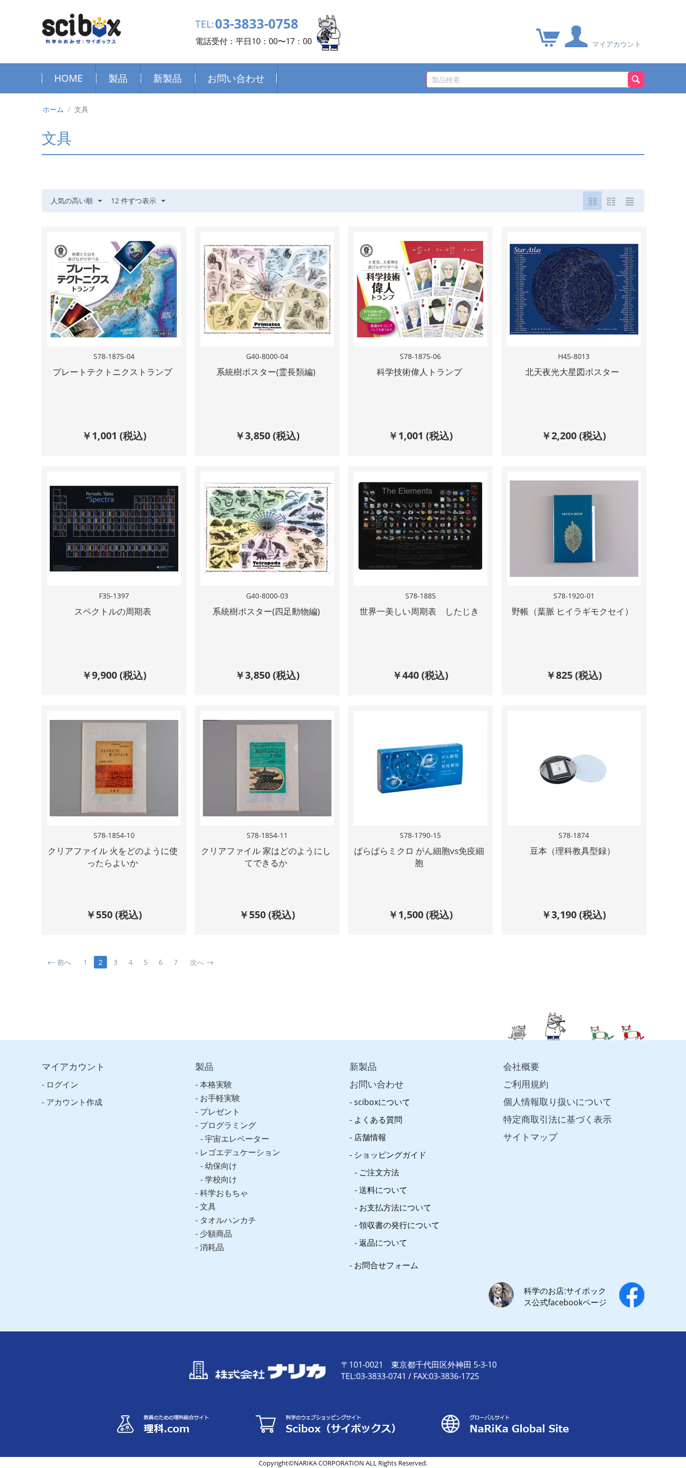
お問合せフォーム (386, 1265)
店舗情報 (370, 1137)
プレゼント (220, 1111)
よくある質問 (378, 1119)
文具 (208, 1206)
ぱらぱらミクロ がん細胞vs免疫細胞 (419, 857)
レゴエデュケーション (240, 1152)
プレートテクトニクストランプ (112, 372)
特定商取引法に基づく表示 (557, 1119)
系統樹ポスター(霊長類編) (265, 372)
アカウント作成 (74, 1102)
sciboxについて (382, 1102)
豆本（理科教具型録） (572, 851)
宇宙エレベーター (237, 1138)
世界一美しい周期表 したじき (419, 611)
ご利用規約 (525, 1084)
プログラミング (228, 1125)
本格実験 (216, 1084)
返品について (383, 1242)
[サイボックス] (81, 28)
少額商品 (216, 1233)
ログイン (62, 1084)
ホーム (53, 109)
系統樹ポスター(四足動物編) (266, 611)
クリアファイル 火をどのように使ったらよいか (113, 857)
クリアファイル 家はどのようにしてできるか (266, 857)
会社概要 (521, 1066)
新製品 (167, 78)
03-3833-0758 (256, 24)
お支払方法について (395, 1207)
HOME (68, 78)
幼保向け (221, 1165)
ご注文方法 (379, 1172)
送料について (383, 1189)
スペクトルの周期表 (112, 611)
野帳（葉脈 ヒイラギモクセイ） (572, 611)
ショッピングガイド (390, 1154)
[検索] (636, 79)
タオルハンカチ (228, 1220)
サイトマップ (530, 1137)
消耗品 (212, 1247)
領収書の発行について (399, 1225)
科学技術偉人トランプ (419, 372)
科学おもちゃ (224, 1192)
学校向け (221, 1179)
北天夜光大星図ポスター (572, 372)
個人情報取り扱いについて (557, 1101)
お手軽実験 (220, 1098)
